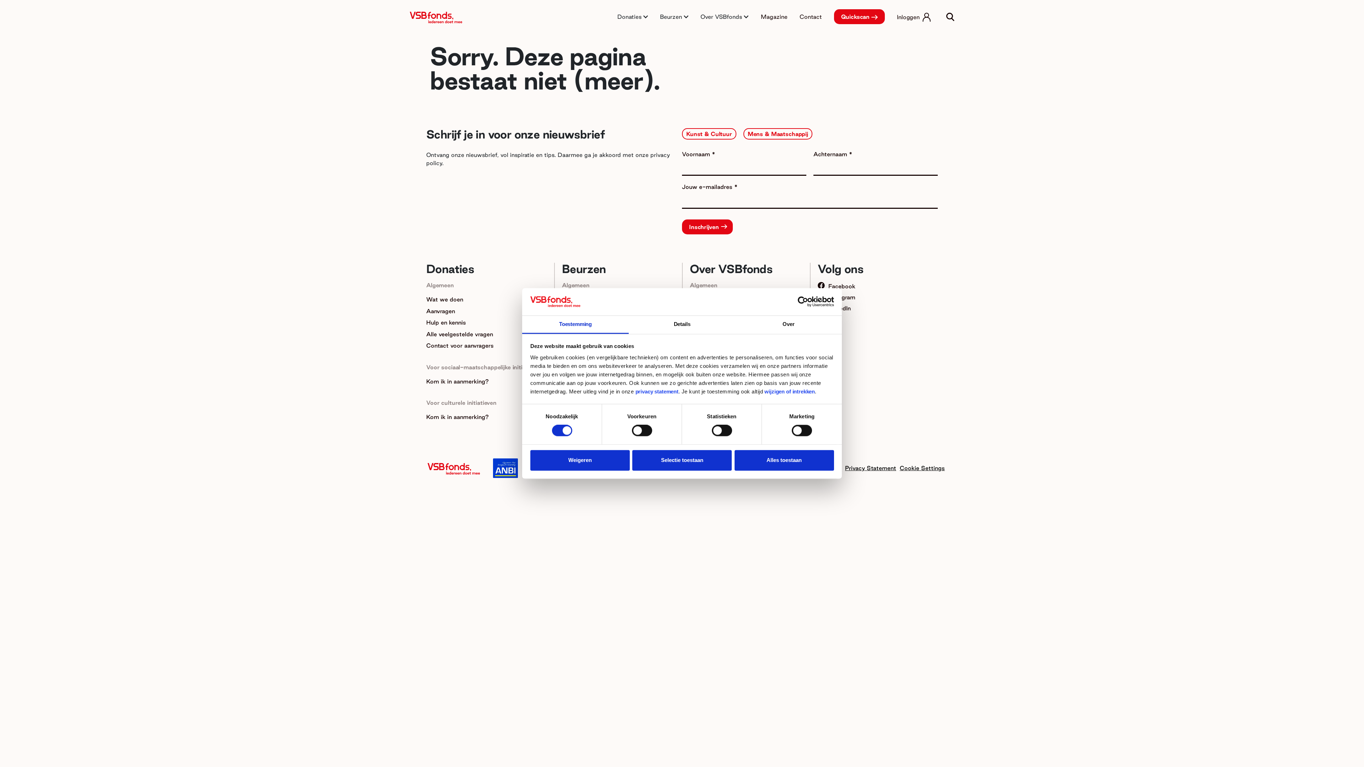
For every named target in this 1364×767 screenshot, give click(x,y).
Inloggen (908, 17)
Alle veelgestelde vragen (459, 334)
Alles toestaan (784, 460)
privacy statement (656, 391)
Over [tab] (788, 324)
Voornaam (697, 154)
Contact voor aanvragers (460, 345)
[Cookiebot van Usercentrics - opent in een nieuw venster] (803, 302)
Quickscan (855, 16)
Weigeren (580, 460)
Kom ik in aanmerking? (457, 381)
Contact (811, 16)
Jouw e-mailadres (708, 187)
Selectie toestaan (682, 460)
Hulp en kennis (446, 322)
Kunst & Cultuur (709, 134)
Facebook (841, 286)
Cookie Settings (922, 468)
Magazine (774, 16)
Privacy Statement (870, 468)
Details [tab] (682, 324)
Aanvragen (440, 311)
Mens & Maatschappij (778, 134)
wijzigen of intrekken (789, 391)
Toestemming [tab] (575, 324)
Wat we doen (444, 299)
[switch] (642, 430)
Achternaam (831, 154)
